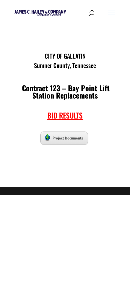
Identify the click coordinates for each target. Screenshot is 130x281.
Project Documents (68, 138)
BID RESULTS (65, 115)
